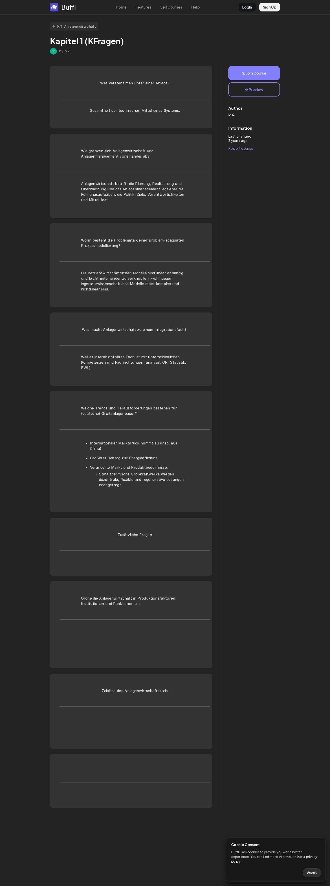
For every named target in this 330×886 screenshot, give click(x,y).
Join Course (256, 73)
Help (195, 7)
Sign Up (269, 7)
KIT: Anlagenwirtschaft (76, 26)
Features (143, 7)
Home (121, 7)
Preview (256, 89)
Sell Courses (171, 7)
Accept (312, 872)
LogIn (247, 7)
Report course (240, 148)
